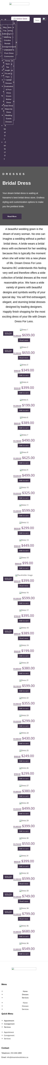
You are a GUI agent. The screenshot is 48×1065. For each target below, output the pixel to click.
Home (25, 991)
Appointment (9, 1021)
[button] (3, 164)
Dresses (25, 994)
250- (12, 1053)
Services (25, 998)
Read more (24, 340)
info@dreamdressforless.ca (17, 1057)
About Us (5, 132)
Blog (5, 27)
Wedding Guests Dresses (8, 118)
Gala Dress (8, 106)
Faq (4, 31)
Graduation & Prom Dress (8, 89)
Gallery (5, 34)
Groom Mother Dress (8, 99)
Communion (9, 56)
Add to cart (24, 375)
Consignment (7, 47)
